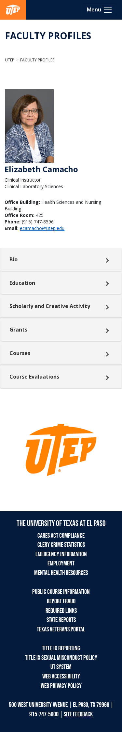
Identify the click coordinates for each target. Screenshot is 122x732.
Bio (13, 259)
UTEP (9, 60)
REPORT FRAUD (61, 601)
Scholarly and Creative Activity (49, 306)
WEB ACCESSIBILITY (61, 676)
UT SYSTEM (61, 667)
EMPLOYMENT (61, 563)
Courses (19, 353)
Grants (18, 329)
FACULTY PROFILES (48, 35)
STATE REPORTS (61, 620)
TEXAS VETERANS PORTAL (61, 629)
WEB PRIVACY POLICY (61, 686)
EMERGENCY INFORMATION (61, 554)
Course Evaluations (34, 376)
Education (22, 282)
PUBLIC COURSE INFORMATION (61, 592)
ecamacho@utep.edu (42, 228)
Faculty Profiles (37, 60)
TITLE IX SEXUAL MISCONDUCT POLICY (61, 658)
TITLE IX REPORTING (61, 648)
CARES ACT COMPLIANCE (61, 536)
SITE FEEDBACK (78, 714)
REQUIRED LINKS (61, 611)
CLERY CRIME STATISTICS (61, 545)
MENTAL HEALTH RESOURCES (61, 573)
